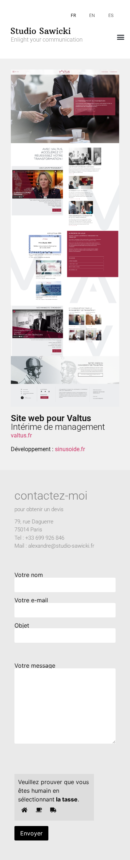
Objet (21, 625)
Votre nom (28, 575)
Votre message (34, 666)
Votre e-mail (31, 600)
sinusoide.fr (70, 449)
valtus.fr (21, 435)
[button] (120, 37)
